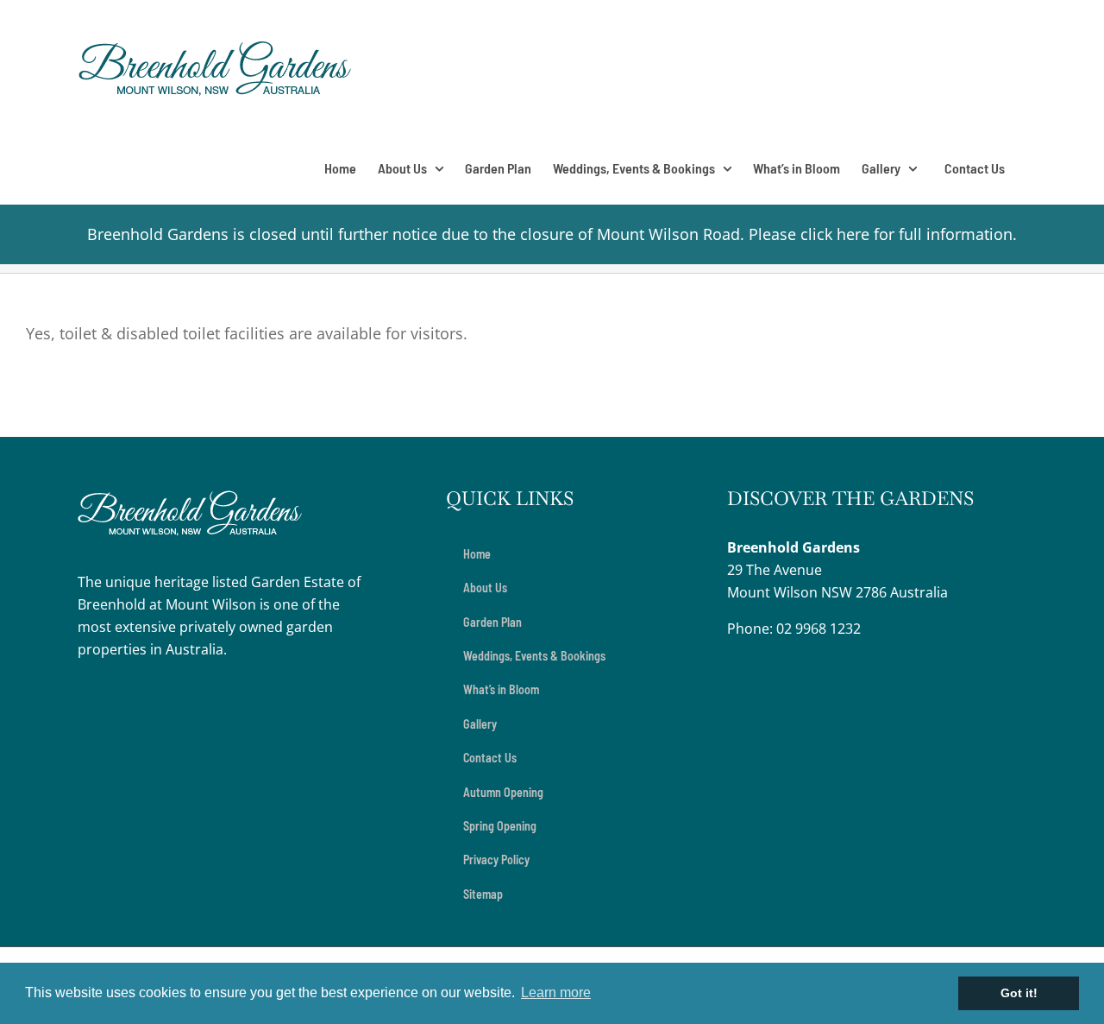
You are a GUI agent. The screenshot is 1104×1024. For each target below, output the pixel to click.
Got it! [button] (1019, 993)
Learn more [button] (556, 992)
